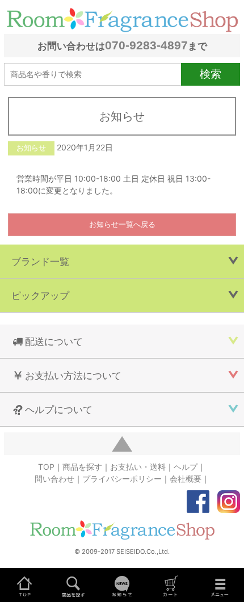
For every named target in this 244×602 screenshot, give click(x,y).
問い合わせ (54, 478)
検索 (210, 74)
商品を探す (82, 467)
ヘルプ (185, 467)
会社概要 (185, 478)
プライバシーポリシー (122, 478)
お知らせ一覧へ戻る (122, 224)
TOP (46, 467)
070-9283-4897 (146, 45)
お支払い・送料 (138, 467)
